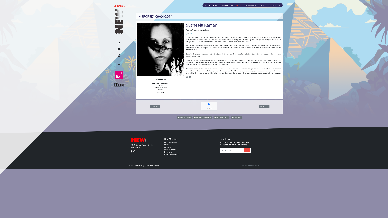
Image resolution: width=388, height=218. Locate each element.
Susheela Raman (185, 118)
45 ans (215, 5)
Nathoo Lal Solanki (222, 118)
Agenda (208, 5)
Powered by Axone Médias (250, 166)
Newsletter (265, 5)
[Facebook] (190, 77)
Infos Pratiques (170, 149)
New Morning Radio (172, 154)
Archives (239, 5)
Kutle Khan (237, 118)
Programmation (170, 142)
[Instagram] (134, 151)
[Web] (187, 77)
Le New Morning (227, 5)
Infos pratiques (252, 5)
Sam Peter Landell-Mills (203, 118)
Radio (274, 5)
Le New (167, 145)
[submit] (247, 150)
